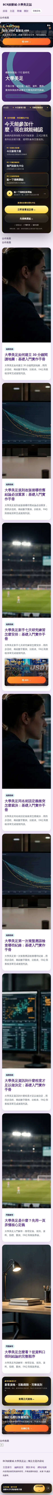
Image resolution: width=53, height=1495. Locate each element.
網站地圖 (42, 1467)
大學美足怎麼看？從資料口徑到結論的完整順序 (25, 1354)
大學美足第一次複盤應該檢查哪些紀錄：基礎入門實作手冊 (25, 945)
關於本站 (30, 1467)
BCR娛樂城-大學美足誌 (17, 4)
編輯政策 (18, 1467)
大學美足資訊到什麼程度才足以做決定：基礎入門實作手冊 (25, 1085)
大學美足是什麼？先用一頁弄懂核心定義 (25, 1222)
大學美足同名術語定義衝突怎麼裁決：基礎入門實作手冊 (25, 805)
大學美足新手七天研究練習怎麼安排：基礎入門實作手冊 (25, 634)
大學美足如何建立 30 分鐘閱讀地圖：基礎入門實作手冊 (26, 356)
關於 (26, 10)
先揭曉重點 (26, 218)
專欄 (19, 10)
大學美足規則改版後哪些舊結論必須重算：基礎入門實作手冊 (25, 494)
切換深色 (36, 11)
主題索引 (7, 1467)
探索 (5, 10)
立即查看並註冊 (27, 209)
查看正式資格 (26, 1398)
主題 (12, 10)
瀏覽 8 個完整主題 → (15, 96)
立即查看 (39, 1488)
